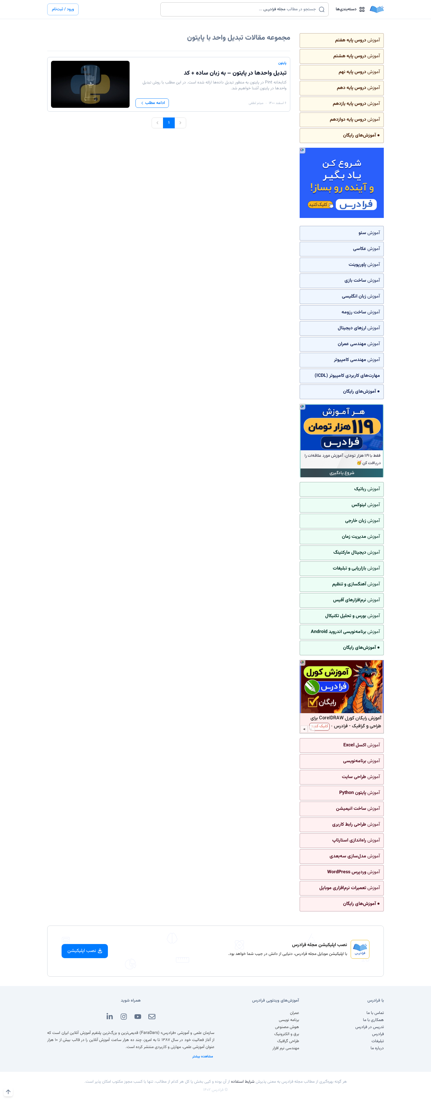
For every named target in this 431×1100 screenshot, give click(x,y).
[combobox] (241, 9)
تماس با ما (375, 1013)
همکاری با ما (373, 1020)
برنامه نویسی (289, 1020)
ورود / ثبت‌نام (63, 9)
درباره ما (377, 1048)
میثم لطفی (256, 103)
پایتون (282, 63)
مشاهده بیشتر (202, 1056)
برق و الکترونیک (286, 1034)
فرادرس (378, 1034)
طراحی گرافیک (288, 1041)
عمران (294, 1013)
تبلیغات (377, 1041)
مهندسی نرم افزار (285, 1048)
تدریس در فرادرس (369, 1027)
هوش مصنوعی (287, 1027)
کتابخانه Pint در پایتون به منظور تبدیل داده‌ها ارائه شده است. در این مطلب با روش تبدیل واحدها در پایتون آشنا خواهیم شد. (214, 85)
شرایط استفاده (242, 1082)
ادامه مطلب (155, 103)
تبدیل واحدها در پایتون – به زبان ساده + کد (235, 73)
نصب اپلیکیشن (81, 951)
